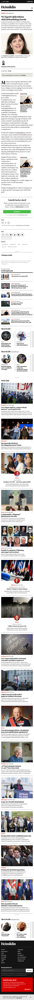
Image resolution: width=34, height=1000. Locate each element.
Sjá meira (17, 211)
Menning (3, 955)
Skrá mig (29, 970)
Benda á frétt (21, 959)
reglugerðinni (20, 133)
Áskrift (19, 953)
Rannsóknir (4, 951)
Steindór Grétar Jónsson (8, 66)
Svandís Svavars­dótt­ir (12, 246)
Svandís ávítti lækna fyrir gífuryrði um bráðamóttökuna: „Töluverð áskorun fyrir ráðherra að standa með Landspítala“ (26, 172)
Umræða (3, 957)
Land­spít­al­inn (25, 244)
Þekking (3, 959)
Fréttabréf (20, 955)
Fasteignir (20, 949)
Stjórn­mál (4, 246)
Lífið (2, 961)
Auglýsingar (21, 961)
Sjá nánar (19, 998)
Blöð (19, 951)
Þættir (3, 962)
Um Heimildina (22, 957)
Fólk (2, 953)
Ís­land (19, 244)
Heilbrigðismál (9, 13)
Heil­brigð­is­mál (5, 244)
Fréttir (3, 13)
